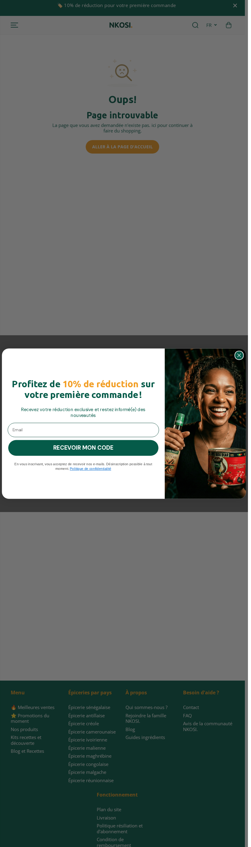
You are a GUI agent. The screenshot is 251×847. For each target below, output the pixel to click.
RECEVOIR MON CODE (83, 447)
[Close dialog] (239, 355)
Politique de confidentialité (90, 468)
